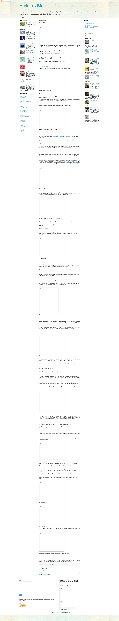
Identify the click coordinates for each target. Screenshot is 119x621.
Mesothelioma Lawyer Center (25, 112)
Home (60, 572)
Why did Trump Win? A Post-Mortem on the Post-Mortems (30, 37)
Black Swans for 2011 (29, 43)
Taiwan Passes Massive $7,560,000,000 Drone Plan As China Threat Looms (91, 27)
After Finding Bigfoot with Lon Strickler (30, 23)
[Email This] (52, 564)
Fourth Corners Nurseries (24, 105)
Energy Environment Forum (25, 102)
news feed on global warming (25, 116)
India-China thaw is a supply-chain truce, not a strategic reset (94, 84)
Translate (68, 609)
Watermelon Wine (29, 65)
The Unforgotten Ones (89, 33)
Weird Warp (22, 130)
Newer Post (41, 572)
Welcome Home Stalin (88, 25)
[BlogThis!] (54, 564)
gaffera (61, 612)
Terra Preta (22, 124)
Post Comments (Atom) (47, 574)
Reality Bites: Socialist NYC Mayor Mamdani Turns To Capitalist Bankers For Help (94, 59)
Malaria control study (23, 111)
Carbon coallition (23, 98)
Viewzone (22, 129)
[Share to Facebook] (56, 564)
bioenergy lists (22, 97)
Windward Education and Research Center (69, 161)
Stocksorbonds (22, 121)
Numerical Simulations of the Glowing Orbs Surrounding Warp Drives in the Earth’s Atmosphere (94, 68)
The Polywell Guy (23, 126)
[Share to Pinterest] (57, 564)
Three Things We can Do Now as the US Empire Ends (94, 101)
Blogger (68, 612)
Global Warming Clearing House (25, 107)
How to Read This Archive (24, 95)
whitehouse (22, 131)
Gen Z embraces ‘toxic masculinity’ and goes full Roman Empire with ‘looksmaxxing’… (94, 116)
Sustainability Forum (23, 122)
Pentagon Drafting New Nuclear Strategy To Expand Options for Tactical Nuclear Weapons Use (94, 93)
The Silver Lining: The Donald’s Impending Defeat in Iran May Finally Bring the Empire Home (94, 51)
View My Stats (62, 603)
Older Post (78, 572)
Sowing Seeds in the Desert (69, 136)
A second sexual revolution (89, 28)
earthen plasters (42, 280)
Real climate (22, 119)
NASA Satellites (23, 115)
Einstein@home (23, 100)
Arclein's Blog (33, 5)
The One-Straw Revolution (57, 136)
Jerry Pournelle (23, 110)
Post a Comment (43, 570)
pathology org (22, 117)
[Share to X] (55, 564)
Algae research (23, 96)
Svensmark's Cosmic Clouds (30, 29)
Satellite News (22, 120)
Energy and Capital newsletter (25, 101)
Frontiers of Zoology (23, 106)
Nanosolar (22, 114)
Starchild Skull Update (29, 78)
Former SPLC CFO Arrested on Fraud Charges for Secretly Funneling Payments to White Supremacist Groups (94, 42)
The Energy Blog (23, 125)
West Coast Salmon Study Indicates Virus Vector (30, 51)
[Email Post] (51, 564)
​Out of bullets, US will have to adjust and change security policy (94, 76)
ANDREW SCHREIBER (44, 66)
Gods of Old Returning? (29, 71)
